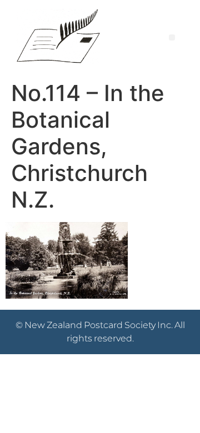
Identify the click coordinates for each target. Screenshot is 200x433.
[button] (172, 37)
